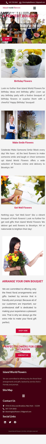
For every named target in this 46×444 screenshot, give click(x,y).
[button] (34, 8)
